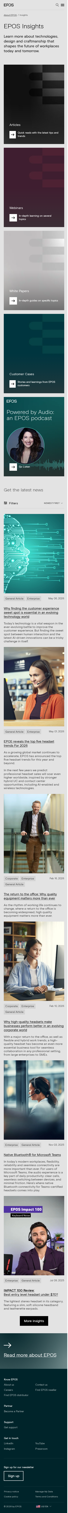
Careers (8, 1390)
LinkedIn (8, 1443)
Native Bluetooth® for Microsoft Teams (32, 1155)
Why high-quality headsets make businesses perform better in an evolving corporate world (34, 1026)
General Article (14, 598)
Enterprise (33, 598)
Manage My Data (44, 1492)
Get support (10, 1427)
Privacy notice (11, 1492)
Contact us (41, 1385)
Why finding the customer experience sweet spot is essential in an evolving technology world (31, 612)
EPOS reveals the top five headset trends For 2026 (29, 743)
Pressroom (41, 1449)
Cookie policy (11, 1497)
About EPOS (10, 15)
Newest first (52, 503)
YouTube (40, 1443)
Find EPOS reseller (45, 1390)
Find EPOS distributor (16, 1395)
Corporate (11, 878)
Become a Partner (14, 1411)
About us (9, 1385)
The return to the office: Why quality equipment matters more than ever (30, 896)
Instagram (9, 1449)
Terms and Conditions (46, 1497)
